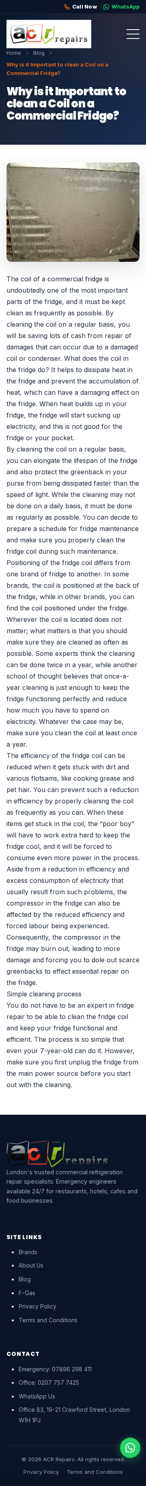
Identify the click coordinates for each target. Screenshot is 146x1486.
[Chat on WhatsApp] (130, 1448)
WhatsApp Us (37, 1396)
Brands (28, 1251)
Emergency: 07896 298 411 (55, 1369)
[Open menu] (133, 34)
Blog (25, 1279)
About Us (31, 1265)
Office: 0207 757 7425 (49, 1382)
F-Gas (27, 1292)
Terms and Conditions (48, 1320)
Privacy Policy (37, 1306)
